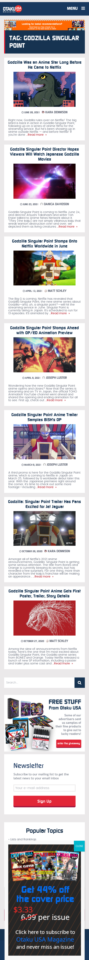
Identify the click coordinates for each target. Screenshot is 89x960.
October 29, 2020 (31, 551)
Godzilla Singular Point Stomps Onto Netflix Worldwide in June (44, 244)
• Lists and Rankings (22, 839)
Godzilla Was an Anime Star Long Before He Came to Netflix (45, 65)
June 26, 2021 (32, 112)
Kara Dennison (55, 112)
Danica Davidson (56, 204)
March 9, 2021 (32, 464)
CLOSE (79, 846)
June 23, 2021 (30, 204)
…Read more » (36, 134)
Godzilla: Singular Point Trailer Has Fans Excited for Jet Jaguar (44, 504)
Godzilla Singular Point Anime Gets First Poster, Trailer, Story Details (44, 593)
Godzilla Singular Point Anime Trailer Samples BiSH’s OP (44, 417)
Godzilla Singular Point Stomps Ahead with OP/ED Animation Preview (44, 330)
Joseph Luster (56, 378)
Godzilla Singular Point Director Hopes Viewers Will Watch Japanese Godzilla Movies (44, 154)
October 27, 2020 (33, 641)
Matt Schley (56, 291)
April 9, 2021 (32, 377)
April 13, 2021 (33, 291)
